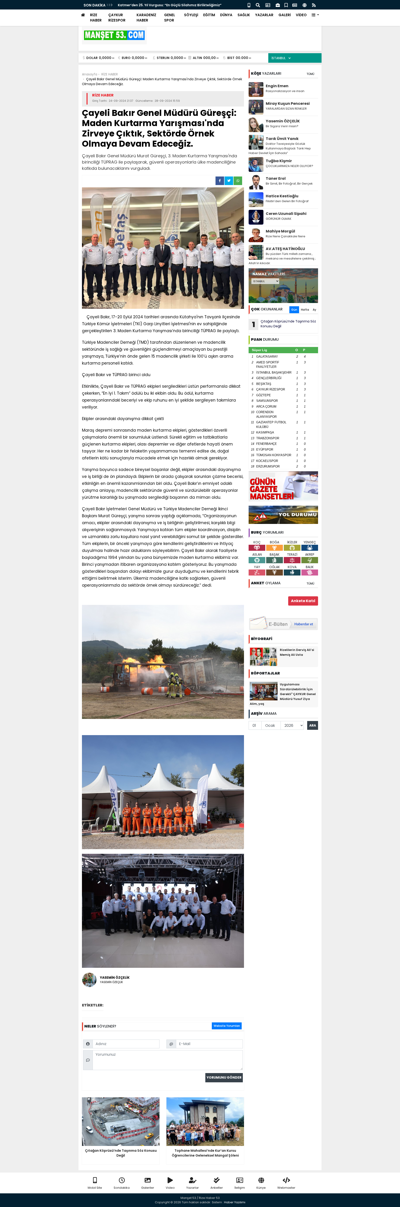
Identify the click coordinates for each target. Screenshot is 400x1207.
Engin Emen (277, 86)
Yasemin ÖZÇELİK (283, 121)
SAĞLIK (244, 14)
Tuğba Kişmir (279, 161)
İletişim (239, 1187)
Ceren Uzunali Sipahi (286, 213)
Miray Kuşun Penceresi (288, 103)
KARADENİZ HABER (146, 17)
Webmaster (286, 1187)
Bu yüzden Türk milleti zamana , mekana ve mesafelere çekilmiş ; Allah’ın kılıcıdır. (282, 258)
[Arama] (257, 4)
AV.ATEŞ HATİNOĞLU (285, 248)
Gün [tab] (294, 310)
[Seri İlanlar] (286, 4)
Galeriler (147, 1187)
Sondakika (122, 1187)
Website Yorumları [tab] (227, 1026)
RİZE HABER (96, 17)
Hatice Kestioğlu (282, 196)
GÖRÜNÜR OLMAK (278, 219)
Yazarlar (192, 1187)
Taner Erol (276, 178)
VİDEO (301, 14)
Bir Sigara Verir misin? (282, 126)
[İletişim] (267, 4)
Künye (261, 1187)
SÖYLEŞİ (191, 14)
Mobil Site (95, 1187)
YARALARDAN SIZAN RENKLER (286, 108)
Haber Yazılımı (234, 1202)
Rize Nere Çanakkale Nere (285, 236)
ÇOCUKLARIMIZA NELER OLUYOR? (289, 166)
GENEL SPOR (169, 17)
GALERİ (284, 14)
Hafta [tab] (305, 310)
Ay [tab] (314, 310)
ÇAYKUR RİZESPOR (116, 17)
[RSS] (314, 4)
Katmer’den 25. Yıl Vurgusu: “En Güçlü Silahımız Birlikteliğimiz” (170, 5)
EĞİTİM (209, 14)
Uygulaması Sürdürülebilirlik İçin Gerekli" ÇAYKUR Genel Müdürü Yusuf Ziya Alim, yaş (283, 694)
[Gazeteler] (294, 4)
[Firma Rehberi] (277, 4)
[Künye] (304, 4)
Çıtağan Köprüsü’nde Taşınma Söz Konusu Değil (284, 324)
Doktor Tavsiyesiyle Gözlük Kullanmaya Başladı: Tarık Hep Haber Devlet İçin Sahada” (280, 148)
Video (170, 1187)
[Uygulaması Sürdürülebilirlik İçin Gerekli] (264, 691)
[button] (315, 15)
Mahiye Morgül (280, 231)
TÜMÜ (310, 74)
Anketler (216, 1187)
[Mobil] (249, 4)
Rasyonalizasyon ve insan (285, 91)
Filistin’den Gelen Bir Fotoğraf (287, 201)
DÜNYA (226, 14)
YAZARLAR (264, 14)
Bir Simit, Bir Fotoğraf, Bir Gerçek (289, 183)
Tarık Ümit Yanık (282, 138)
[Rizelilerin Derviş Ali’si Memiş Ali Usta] (264, 656)
